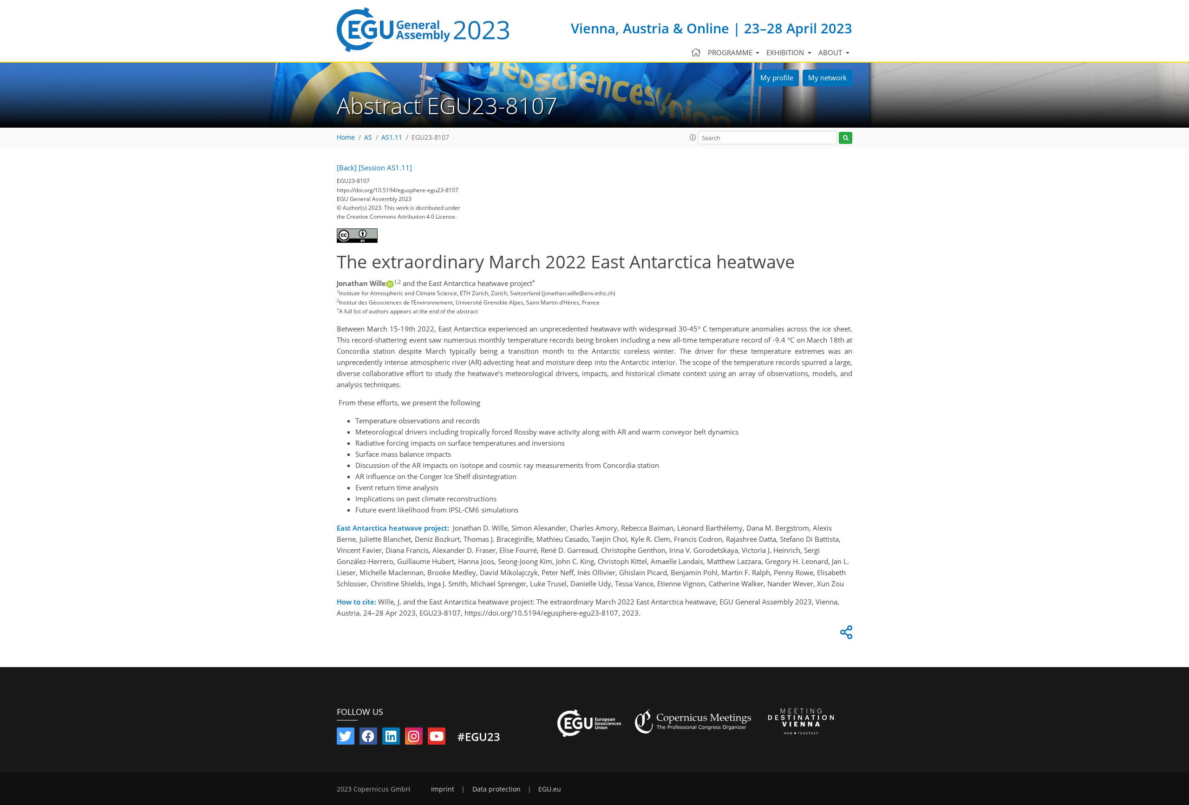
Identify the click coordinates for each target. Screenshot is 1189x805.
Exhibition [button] (786, 52)
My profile (776, 77)
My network (827, 77)
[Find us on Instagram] (414, 738)
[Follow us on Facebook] (368, 738)
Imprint (442, 789)
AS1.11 (391, 137)
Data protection (496, 789)
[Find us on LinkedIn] (391, 738)
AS (368, 137)
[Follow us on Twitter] (345, 738)
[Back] (347, 167)
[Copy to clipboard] (845, 634)
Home (346, 137)
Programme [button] (731, 52)
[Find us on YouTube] (436, 738)
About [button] (831, 52)
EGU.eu (549, 789)
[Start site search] (845, 138)
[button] (693, 137)
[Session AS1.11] (385, 167)
